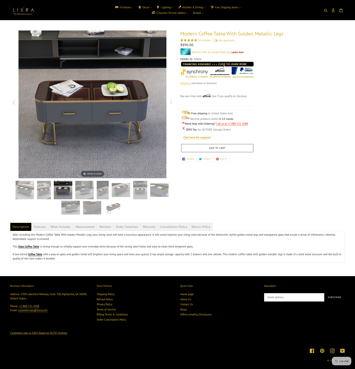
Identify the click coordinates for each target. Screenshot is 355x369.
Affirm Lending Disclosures (196, 314)
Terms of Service (106, 309)
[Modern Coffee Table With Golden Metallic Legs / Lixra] (25, 190)
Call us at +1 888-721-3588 (232, 123)
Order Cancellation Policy (111, 319)
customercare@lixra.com (33, 310)
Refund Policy (105, 299)
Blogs (183, 309)
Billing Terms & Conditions (112, 314)
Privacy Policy (104, 304)
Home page (187, 294)
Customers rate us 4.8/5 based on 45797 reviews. (38, 333)
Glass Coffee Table (28, 246)
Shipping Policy (106, 294)
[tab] (20, 227)
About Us (185, 299)
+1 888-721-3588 (29, 306)
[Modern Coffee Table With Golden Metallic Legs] (114, 208)
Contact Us (186, 304)
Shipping (185, 83)
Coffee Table (35, 254)
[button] (189, 40)
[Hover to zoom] (92, 104)
